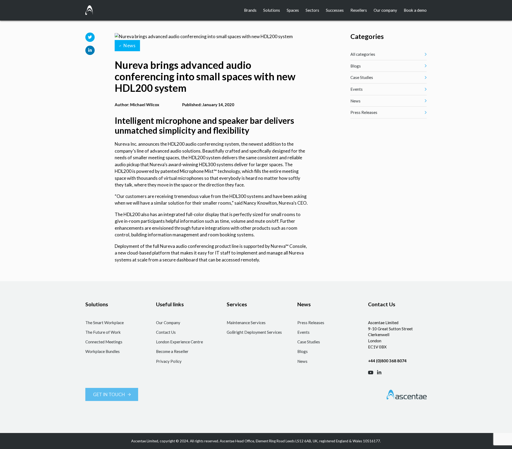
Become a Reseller (172, 351)
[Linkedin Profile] (379, 372)
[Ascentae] (89, 10)
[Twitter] (90, 37)
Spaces (293, 10)
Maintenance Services (246, 322)
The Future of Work (103, 332)
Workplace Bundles (102, 351)
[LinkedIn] (90, 50)
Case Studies (308, 341)
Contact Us (166, 332)
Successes (335, 10)
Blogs (302, 351)
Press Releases (310, 322)
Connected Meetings (103, 341)
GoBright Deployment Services (254, 332)
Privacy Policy (169, 361)
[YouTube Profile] (370, 372)
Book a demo (415, 10)
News (302, 361)
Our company (385, 10)
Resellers (358, 10)
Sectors (312, 10)
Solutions (271, 10)
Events (303, 332)
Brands (250, 10)
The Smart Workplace (104, 322)
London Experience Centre (179, 341)
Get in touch (109, 394)
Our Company (168, 322)
